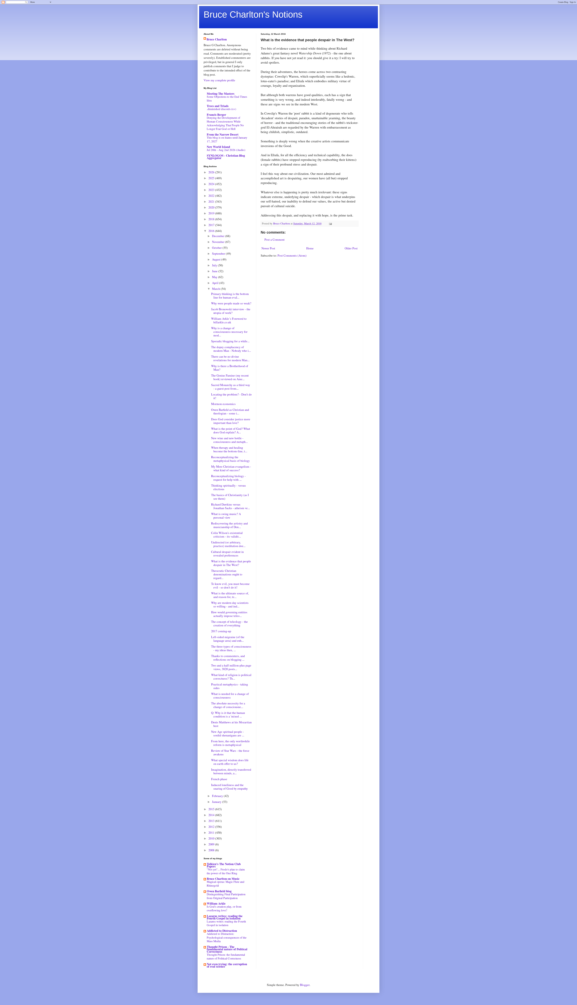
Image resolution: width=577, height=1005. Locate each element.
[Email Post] (330, 223)
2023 (211, 190)
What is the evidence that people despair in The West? (231, 563)
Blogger (305, 985)
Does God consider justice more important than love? (230, 421)
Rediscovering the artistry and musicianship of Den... (229, 525)
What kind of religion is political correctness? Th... (231, 676)
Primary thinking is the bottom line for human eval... (230, 295)
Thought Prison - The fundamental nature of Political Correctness (227, 949)
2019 (211, 213)
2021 (211, 201)
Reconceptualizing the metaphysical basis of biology (230, 459)
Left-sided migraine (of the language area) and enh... (227, 639)
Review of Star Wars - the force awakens (230, 752)
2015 (211, 809)
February (218, 796)
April (215, 283)
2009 (211, 844)
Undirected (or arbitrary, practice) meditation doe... (228, 544)
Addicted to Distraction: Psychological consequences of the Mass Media (226, 937)
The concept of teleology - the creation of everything (229, 623)
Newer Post (268, 248)
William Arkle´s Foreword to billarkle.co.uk (229, 320)
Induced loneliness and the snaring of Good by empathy (229, 787)
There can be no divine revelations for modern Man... (230, 358)
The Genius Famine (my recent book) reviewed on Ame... (230, 377)
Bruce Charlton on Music (223, 878)
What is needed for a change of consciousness (230, 695)
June (215, 271)
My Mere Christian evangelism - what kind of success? (231, 468)
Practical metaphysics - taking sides (229, 686)
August (216, 259)
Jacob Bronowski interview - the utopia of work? (230, 311)
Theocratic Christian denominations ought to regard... (226, 574)
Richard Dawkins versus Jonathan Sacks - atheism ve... (230, 506)
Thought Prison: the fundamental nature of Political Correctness (226, 956)
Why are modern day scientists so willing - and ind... (230, 604)
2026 (211, 172)
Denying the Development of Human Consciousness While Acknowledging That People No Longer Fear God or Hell (225, 123)
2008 (211, 850)
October (217, 248)
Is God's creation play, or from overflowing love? (224, 908)
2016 (211, 231)
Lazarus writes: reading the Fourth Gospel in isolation (225, 917)
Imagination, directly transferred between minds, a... (231, 771)
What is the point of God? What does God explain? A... (230, 430)
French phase (219, 779)
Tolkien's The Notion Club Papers (224, 865)
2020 (211, 207)
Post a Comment (274, 239)
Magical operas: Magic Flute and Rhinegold (225, 883)
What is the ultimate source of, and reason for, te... (230, 595)
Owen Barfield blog (219, 891)
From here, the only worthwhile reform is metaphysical (230, 743)
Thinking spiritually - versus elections (228, 487)
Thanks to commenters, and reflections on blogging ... (228, 658)
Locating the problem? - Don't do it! (231, 396)
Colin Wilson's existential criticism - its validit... (227, 534)
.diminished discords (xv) (221, 109)
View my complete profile (219, 80)
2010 (211, 838)
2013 (211, 821)
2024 (211, 184)
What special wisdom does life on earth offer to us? (230, 762)
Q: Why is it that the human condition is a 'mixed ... (228, 714)
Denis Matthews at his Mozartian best (231, 724)
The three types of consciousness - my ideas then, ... (231, 648)
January (217, 802)
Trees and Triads (218, 106)
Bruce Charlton (217, 39)
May (215, 277)
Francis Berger (216, 114)
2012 (211, 827)
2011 (211, 832)
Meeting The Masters (220, 93)
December (218, 236)
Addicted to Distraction (222, 930)
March (216, 289)
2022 (211, 196)
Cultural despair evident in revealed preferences (227, 553)
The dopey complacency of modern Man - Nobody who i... (231, 349)
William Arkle (216, 903)
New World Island (218, 147)
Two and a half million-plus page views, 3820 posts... (231, 667)
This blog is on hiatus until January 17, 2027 (227, 139)
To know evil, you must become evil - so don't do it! (230, 585)
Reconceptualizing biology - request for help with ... (228, 478)
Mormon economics (223, 404)
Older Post (351, 248)
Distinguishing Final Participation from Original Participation (226, 896)
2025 (211, 178)
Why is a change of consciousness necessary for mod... (229, 331)
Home (310, 248)
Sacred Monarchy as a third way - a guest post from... (230, 387)
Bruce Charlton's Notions (253, 14)
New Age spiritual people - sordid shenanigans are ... (227, 733)
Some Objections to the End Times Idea (227, 98)
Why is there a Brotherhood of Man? (229, 368)
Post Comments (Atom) (292, 255)
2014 (211, 815)
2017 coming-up (221, 631)
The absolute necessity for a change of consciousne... (228, 705)
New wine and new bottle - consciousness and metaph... (229, 440)
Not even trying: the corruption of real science (227, 965)
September (219, 253)
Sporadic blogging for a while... (230, 341)
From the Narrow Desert (222, 134)
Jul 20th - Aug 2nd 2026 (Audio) (226, 150)
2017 (211, 225)
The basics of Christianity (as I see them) (230, 497)
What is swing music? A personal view (226, 515)
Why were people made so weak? (231, 303)
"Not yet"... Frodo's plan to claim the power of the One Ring (226, 871)
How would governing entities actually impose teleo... (229, 614)
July (215, 265)
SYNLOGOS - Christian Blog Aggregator (226, 156)
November (218, 242)
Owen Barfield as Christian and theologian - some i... (230, 411)
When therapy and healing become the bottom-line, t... (229, 449)
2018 (211, 219)
